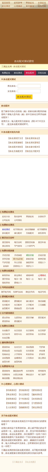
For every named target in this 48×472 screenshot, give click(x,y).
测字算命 (6, 279)
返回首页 (6, 3)
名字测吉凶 (18, 229)
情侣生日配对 (32, 151)
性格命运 (6, 354)
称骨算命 (6, 275)
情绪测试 (11, 403)
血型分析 (6, 362)
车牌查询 (6, 374)
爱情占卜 (18, 283)
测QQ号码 (30, 292)
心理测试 (18, 6)
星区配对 (42, 317)
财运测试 (18, 275)
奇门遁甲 (42, 374)
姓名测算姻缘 (15, 142)
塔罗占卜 (30, 266)
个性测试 (24, 399)
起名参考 (18, 3)
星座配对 (6, 301)
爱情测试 (37, 390)
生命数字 (6, 330)
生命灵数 (6, 338)
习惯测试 (37, 403)
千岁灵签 (6, 262)
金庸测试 (18, 358)
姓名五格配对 (15, 151)
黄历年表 (42, 242)
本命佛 (42, 351)
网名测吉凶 (18, 378)
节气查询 (18, 246)
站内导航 (42, 6)
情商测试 (11, 399)
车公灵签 (18, 262)
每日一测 (18, 279)
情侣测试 (24, 403)
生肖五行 (18, 347)
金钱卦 (6, 266)
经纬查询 (42, 371)
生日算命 (42, 334)
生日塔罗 (42, 330)
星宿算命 (6, 321)
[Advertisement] (24, 34)
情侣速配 (42, 301)
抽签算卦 (30, 262)
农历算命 (30, 334)
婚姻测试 (24, 407)
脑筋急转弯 (18, 371)
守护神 (42, 347)
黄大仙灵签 (18, 259)
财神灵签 (42, 259)
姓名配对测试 (15, 147)
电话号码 (42, 292)
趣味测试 (37, 394)
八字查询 (18, 354)
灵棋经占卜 (18, 266)
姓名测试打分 (15, 138)
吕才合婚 (30, 308)
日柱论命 (42, 73)
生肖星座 (30, 351)
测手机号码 (6, 292)
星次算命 (6, 317)
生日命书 (6, 334)
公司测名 (18, 220)
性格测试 (24, 390)
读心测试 (42, 358)
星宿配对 (18, 321)
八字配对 (30, 305)
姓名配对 (30, 73)
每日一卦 (42, 279)
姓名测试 (6, 6)
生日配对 (18, 305)
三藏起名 (18, 462)
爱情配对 (18, 301)
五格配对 (30, 233)
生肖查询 (30, 371)
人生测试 (11, 407)
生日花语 (18, 330)
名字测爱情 (42, 229)
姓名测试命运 (32, 138)
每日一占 (30, 279)
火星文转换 (18, 374)
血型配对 (6, 308)
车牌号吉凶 (18, 292)
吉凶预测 (6, 358)
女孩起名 (42, 3)
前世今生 (18, 334)
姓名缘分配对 (32, 147)
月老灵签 (6, 255)
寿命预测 (30, 347)
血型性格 (18, 362)
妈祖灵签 (30, 259)
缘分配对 (18, 233)
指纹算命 (6, 283)
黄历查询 (30, 6)
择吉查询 (6, 246)
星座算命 (6, 347)
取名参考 (18, 216)
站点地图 (30, 462)
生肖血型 (18, 351)
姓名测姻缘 (30, 229)
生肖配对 (6, 305)
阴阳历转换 (30, 242)
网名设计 (30, 374)
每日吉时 (18, 242)
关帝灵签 (6, 259)
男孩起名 (30, 3)
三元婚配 (42, 305)
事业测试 (11, 394)
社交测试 (24, 394)
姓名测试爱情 (32, 142)
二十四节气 (30, 246)
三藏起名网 (7, 66)
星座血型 (6, 351)
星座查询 (6, 371)
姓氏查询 (42, 233)
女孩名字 (42, 216)
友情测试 (37, 399)
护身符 (42, 354)
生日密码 (30, 330)
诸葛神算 (30, 275)
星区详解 (30, 317)
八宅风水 (30, 358)
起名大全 (6, 216)
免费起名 (6, 73)
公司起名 (6, 220)
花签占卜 (42, 262)
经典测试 (11, 390)
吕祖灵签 (42, 255)
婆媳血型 (18, 308)
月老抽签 (18, 255)
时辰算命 (30, 354)
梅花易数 (6, 378)
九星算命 (18, 317)
